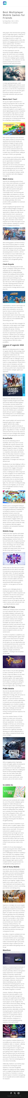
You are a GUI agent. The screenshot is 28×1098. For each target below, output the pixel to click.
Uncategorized (6, 23)
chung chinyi (7, 21)
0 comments (14, 23)
